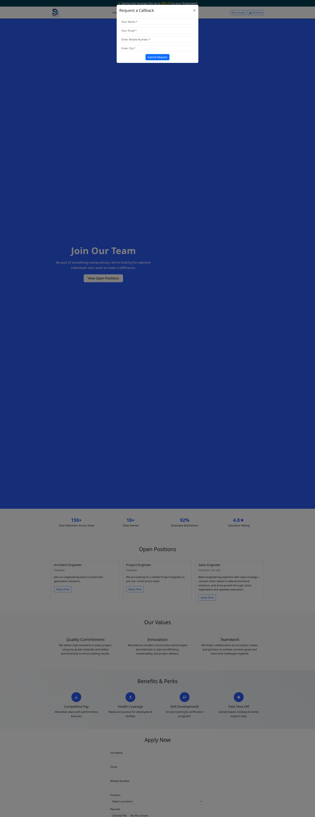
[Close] (194, 10)
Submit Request (157, 57)
